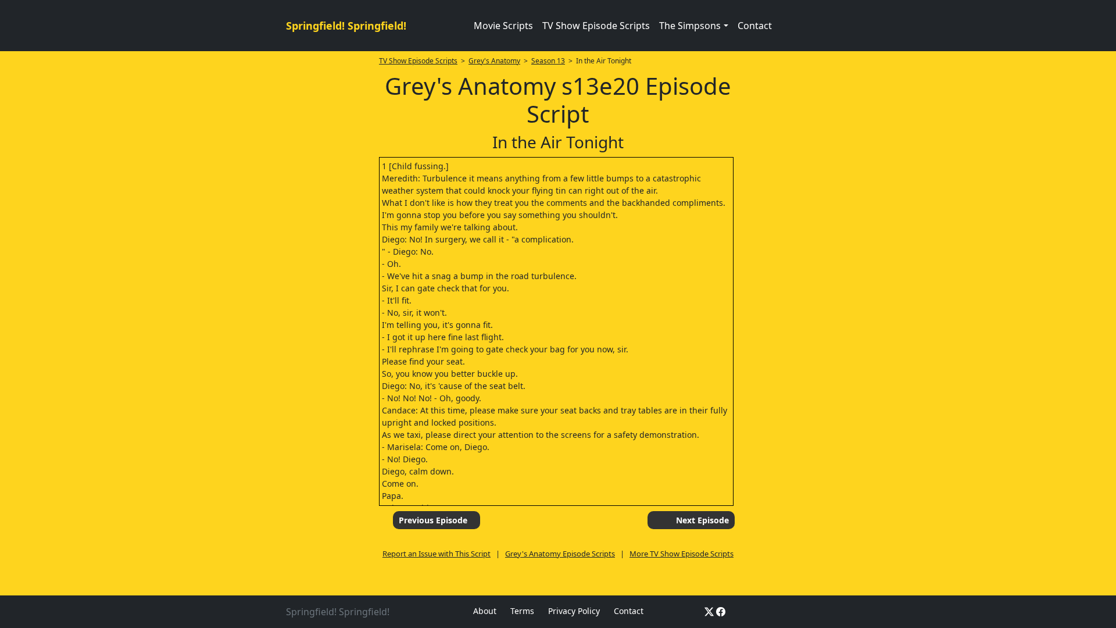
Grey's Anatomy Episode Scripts (560, 553)
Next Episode (702, 520)
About (484, 610)
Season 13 (548, 61)
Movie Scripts (503, 25)
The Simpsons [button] (690, 25)
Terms (522, 610)
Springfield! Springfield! (346, 26)
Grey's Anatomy (494, 61)
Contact (755, 25)
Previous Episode (433, 520)
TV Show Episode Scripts (596, 25)
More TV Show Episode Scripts (681, 553)
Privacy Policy (574, 610)
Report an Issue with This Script (436, 553)
